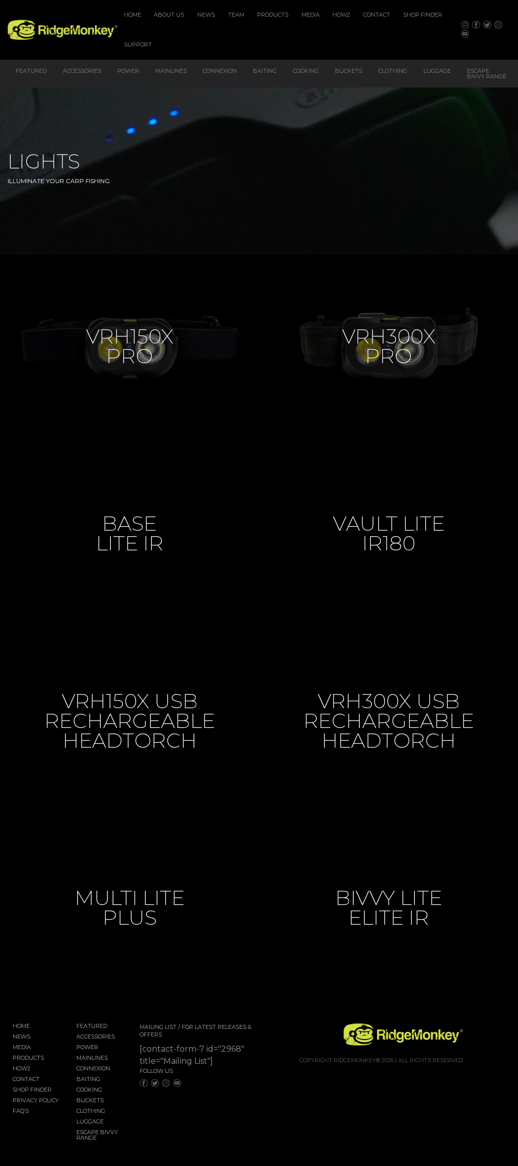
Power (128, 70)
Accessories (82, 70)
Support (138, 44)
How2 (341, 14)
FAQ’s (21, 1111)
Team (236, 14)
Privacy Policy (36, 1101)
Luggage (437, 70)
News (206, 14)
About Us (169, 14)
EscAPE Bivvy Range (486, 73)
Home (132, 14)
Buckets (348, 70)
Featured (31, 70)
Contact (376, 14)
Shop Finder (422, 14)
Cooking (306, 70)
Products (272, 14)
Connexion (220, 70)
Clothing (392, 70)
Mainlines (171, 70)
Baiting (265, 70)
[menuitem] (132, 15)
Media (310, 14)
